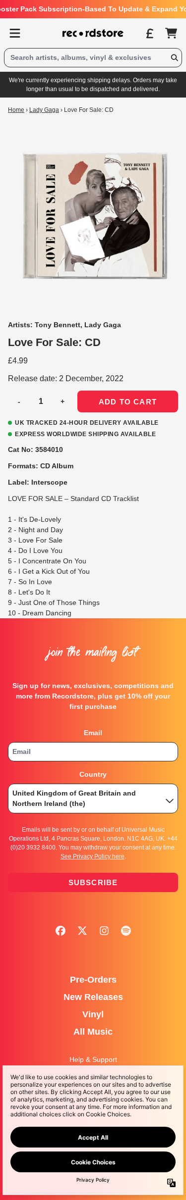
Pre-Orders (93, 980)
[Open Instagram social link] (104, 931)
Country (93, 774)
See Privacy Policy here (92, 856)
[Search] (174, 57)
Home (16, 109)
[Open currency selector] (149, 33)
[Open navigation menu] (15, 33)
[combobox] (93, 57)
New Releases (93, 997)
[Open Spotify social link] (126, 931)
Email (93, 733)
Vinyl (93, 1014)
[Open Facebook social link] (60, 931)
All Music (93, 1032)
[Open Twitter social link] (82, 931)
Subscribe (93, 882)
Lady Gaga (44, 109)
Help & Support (93, 1059)
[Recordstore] (93, 33)
